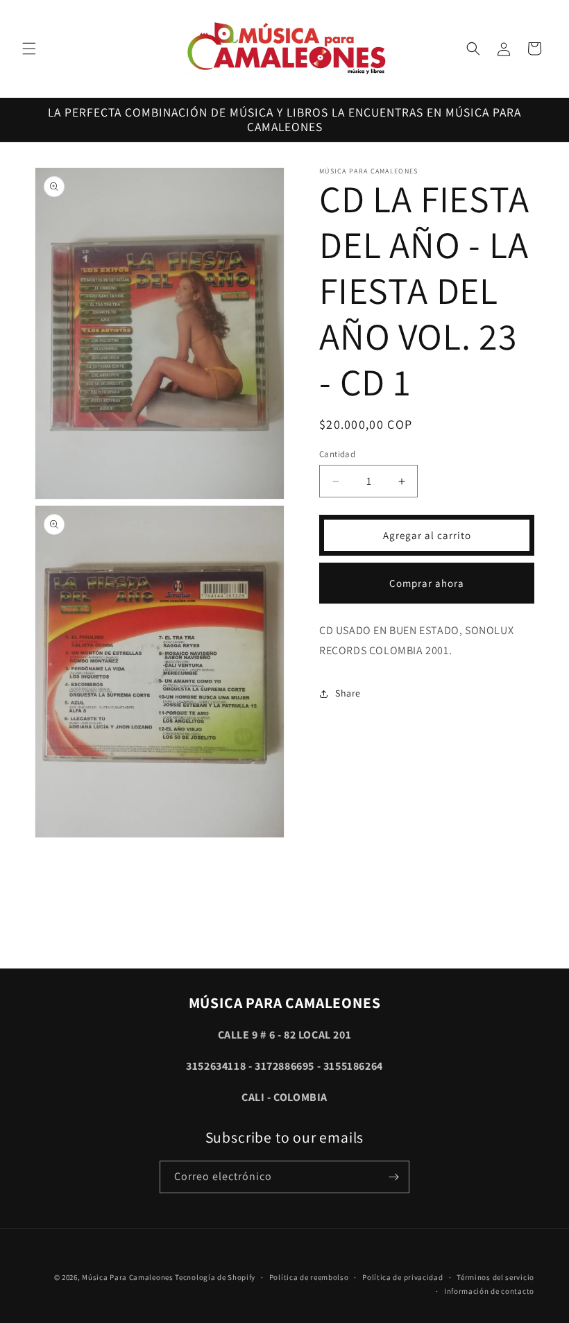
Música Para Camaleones (127, 1277)
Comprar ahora (426, 583)
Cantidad (337, 454)
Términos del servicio (495, 1277)
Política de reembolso (309, 1277)
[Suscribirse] (393, 1177)
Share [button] (348, 693)
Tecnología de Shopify (215, 1277)
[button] (29, 48)
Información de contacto (489, 1291)
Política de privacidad (402, 1277)
